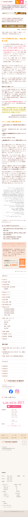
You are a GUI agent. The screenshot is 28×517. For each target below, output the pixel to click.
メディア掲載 (23, 437)
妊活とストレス (6, 294)
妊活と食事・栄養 (7, 302)
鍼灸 (16, 486)
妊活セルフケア (6, 292)
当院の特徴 (6, 487)
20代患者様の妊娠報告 (9, 309)
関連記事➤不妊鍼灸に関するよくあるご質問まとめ (17, 116)
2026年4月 (5, 376)
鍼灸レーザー (8, 92)
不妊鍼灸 (18, 495)
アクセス (5, 493)
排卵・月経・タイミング (8, 318)
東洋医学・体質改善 (7, 336)
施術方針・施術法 (18, 484)
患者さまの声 (6, 307)
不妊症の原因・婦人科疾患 (9, 286)
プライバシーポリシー (8, 507)
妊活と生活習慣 (6, 297)
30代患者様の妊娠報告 (9, 311)
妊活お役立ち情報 (4, 437)
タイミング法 (7, 320)
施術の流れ (6, 489)
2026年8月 (5, 366)
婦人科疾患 (17, 493)
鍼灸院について (5, 435)
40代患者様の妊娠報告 (9, 313)
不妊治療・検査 (6, 282)
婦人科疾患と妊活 (7, 304)
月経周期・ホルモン (7, 334)
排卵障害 (6, 288)
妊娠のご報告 (14, 437)
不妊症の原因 (6, 284)
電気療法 (18, 491)
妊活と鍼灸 (5, 299)
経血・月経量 (7, 326)
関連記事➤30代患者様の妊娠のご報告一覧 (19, 115)
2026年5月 (5, 373)
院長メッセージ (7, 486)
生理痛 (5, 324)
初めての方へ (5, 484)
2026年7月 (5, 368)
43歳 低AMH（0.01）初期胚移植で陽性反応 (13, 356)
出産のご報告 (7, 315)
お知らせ (5, 279)
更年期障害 (18, 496)
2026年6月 (5, 371)
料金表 (4, 501)
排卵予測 (6, 322)
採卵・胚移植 (6, 331)
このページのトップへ (21, 271)
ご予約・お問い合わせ (7, 505)
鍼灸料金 (5, 503)
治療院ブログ (6, 494)
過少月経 (6, 328)
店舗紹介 (4, 491)
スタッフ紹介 (14, 435)
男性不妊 (5, 338)
